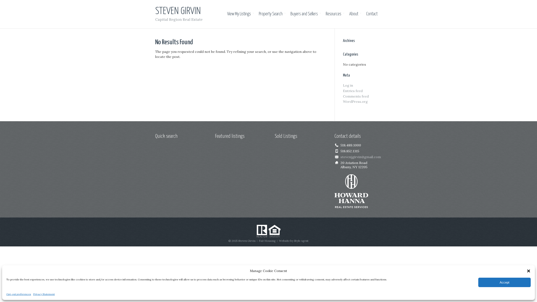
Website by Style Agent (294, 241)
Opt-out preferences (18, 294)
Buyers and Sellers (304, 14)
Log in (348, 85)
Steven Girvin (178, 11)
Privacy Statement (44, 294)
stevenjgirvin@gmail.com (360, 157)
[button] (529, 271)
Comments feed (356, 96)
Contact (372, 14)
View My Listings (239, 14)
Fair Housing (267, 241)
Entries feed (353, 91)
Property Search (271, 14)
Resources (333, 14)
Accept (504, 282)
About (353, 14)
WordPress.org (355, 101)
